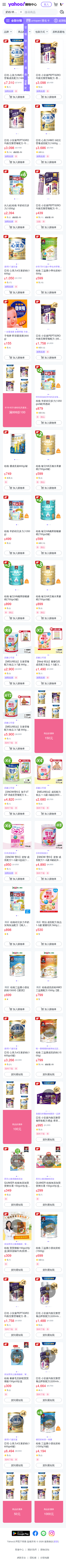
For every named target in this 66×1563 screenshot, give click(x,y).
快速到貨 (25, 41)
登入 (46, 4)
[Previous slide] (5, 53)
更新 (56, 1541)
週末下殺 (25, 68)
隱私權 (33, 1557)
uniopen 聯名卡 (40, 20)
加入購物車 (19, 96)
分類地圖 (44, 1557)
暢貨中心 (25, 34)
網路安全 (21, 1557)
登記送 (25, 28)
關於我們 (32, 1549)
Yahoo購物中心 (22, 4)
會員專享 (25, 75)
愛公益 (25, 82)
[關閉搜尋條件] (21, 11)
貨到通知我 (17, 1074)
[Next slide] (29, 53)
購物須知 (44, 1549)
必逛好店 (25, 61)
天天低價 (25, 48)
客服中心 (19, 1549)
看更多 (25, 88)
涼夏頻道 (25, 55)
